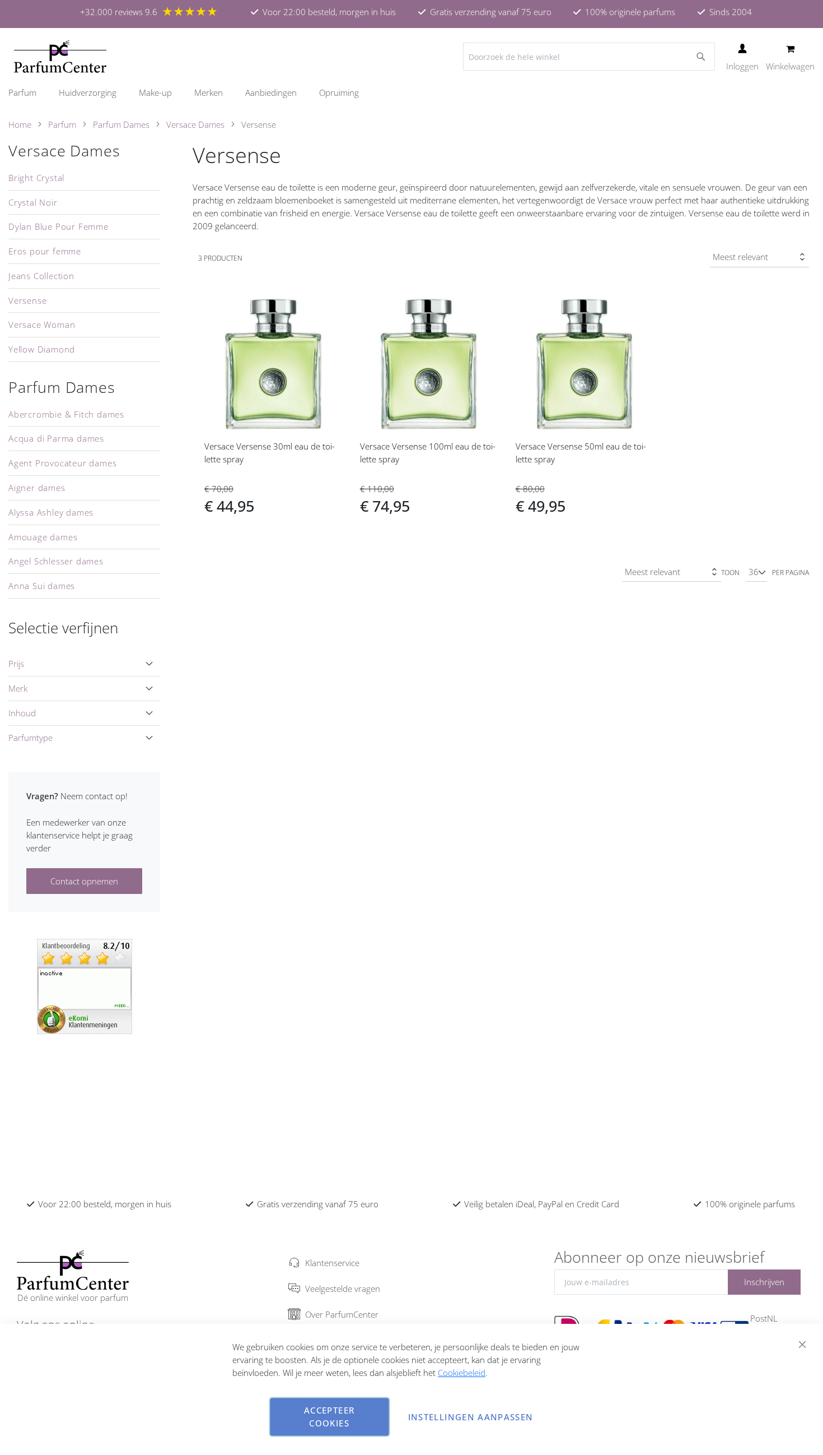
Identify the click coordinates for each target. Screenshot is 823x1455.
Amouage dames (42, 537)
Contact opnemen (84, 881)
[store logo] (60, 56)
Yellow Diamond (41, 349)
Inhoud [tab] (22, 713)
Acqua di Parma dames (56, 438)
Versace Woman (41, 324)
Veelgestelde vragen (342, 1288)
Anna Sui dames (41, 585)
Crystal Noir (33, 202)
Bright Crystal (36, 177)
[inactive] (84, 985)
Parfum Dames (121, 124)
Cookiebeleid (461, 1372)
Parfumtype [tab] (30, 737)
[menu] (411, 92)
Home (19, 124)
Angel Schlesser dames (56, 561)
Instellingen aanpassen (471, 1416)
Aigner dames (37, 487)
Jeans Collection (41, 275)
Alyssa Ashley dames (50, 512)
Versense (27, 300)
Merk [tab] (17, 688)
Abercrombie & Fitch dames (66, 414)
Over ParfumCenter (341, 1314)
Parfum (62, 124)
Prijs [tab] (16, 663)
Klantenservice (332, 1262)
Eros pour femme (44, 251)
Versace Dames (195, 124)
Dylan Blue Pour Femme (58, 226)
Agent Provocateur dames (62, 463)
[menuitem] (28, 92)
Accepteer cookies (329, 1417)
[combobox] (589, 57)
